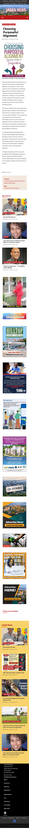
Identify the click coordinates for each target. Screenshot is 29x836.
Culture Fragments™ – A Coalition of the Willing (14, 267)
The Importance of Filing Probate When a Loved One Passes (14, 241)
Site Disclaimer (11, 817)
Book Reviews (13, 3)
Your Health (6, 3)
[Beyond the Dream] (14, 207)
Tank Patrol (7, 801)
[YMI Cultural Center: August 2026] (14, 662)
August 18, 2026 (14, 219)
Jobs (25, 3)
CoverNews (18, 825)
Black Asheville (7, 262)
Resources (20, 3)
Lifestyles (20, 262)
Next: (11, 187)
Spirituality (24, 1)
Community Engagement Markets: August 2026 (14, 699)
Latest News (11, 668)
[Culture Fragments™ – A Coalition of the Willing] (14, 256)
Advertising (17, 1)
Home (5, 779)
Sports (18, 721)
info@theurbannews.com (10, 777)
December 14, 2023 (15, 39)
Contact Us (5, 1)
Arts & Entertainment (8, 666)
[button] (2, 17)
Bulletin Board (8, 794)
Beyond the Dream (9, 217)
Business (13, 24)
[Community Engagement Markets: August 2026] (14, 687)
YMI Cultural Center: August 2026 (13, 673)
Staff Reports (6, 39)
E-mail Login (23, 817)
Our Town (12, 213)
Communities (7, 694)
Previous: (14, 181)
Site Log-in (18, 817)
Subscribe (11, 1)
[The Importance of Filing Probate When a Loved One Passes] (14, 230)
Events (5, 668)
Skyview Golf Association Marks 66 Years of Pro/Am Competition (14, 726)
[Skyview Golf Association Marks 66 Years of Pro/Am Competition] (14, 715)
